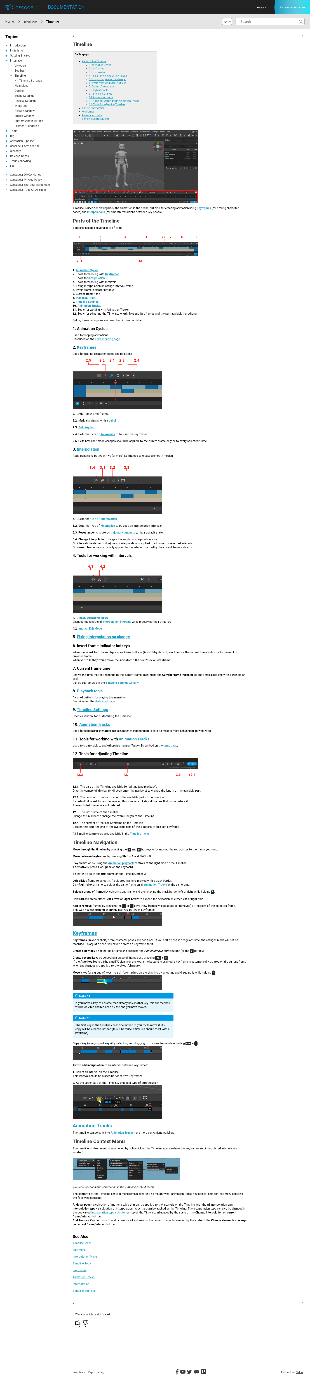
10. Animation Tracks (101, 97)
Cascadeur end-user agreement (30, 184)
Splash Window (24, 116)
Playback (82, 298)
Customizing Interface (29, 121)
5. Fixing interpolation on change (107, 79)
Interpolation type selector (108, 1212)
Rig (12, 136)
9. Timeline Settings (100, 93)
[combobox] (227, 21)
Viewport (20, 65)
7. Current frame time (101, 86)
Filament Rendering (27, 126)
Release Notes (19, 156)
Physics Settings (25, 100)
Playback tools (90, 691)
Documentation (66, 7)
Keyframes (88, 111)
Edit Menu (79, 1250)
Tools (13, 131)
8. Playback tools (98, 90)
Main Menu (21, 85)
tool (86, 427)
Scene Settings (24, 95)
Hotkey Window (25, 111)
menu (139, 833)
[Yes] (78, 1322)
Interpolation (96, 278)
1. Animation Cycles (100, 65)
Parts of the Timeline (94, 61)
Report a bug (96, 1372)
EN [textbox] (225, 21)
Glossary (15, 151)
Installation (17, 50)
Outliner (20, 90)
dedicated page (105, 701)
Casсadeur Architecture (25, 146)
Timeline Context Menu (95, 118)
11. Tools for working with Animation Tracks (114, 100)
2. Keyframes (96, 68)
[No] (85, 1322)
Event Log (21, 105)
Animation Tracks (92, 115)
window (122, 682)
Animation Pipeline (22, 141)
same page (170, 745)
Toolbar (19, 70)
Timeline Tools (82, 1263)
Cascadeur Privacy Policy (26, 179)
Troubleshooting (20, 161)
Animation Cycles (87, 270)
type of (103, 519)
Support (262, 7)
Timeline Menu (82, 1243)
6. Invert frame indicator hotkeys (107, 82)
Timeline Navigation (93, 108)
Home (9, 21)
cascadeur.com (295, 7)
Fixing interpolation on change (103, 637)
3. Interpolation (97, 72)
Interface (30, 21)
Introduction (18, 45)
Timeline (20, 75)
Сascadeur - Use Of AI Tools (28, 189)
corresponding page (107, 339)
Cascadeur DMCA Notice (25, 174)
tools (91, 298)
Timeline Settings (30, 80)
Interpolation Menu (85, 1256)
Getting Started (20, 55)
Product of (292, 1372)
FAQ (12, 166)
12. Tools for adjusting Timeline (107, 104)
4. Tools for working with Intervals (108, 75)
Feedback (79, 1372)
